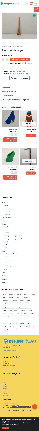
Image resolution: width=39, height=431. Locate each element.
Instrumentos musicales (12, 242)
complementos (14, 303)
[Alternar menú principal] (36, 3)
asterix (33, 294)
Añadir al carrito (20, 59)
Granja (7, 211)
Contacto (5, 361)
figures (5, 313)
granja (32, 313)
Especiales (8, 260)
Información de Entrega (9, 365)
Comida (7, 233)
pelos (28, 323)
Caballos (8, 208)
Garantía (5, 368)
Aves (6, 205)
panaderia (12, 323)
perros (5, 326)
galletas (25, 313)
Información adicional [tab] (9, 91)
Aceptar (5, 428)
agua (4, 294)
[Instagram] (3, 353)
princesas (19, 326)
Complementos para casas (13, 236)
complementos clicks (8, 307)
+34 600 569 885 (7, 348)
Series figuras (9, 266)
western (13, 329)
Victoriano (5, 283)
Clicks (3, 251)
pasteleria (21, 323)
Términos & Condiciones (9, 407)
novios (28, 320)
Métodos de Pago (7, 363)
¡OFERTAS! (5, 395)
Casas (7, 230)
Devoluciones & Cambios (9, 370)
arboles (26, 294)
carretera (5, 300)
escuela (30, 310)
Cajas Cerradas (6, 217)
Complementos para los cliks (14, 239)
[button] (34, 15)
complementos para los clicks (10, 310)
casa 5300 (14, 300)
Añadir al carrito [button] (11, 140)
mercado (13, 320)
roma (26, 326)
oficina (5, 323)
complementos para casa (23, 307)
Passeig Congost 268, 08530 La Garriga (13, 346)
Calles (7, 227)
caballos (18, 297)
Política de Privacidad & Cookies (11, 405)
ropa (33, 326)
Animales (5, 202)
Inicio (3, 43)
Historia (4, 269)
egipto (23, 310)
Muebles (8, 245)
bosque (11, 297)
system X (5, 329)
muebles (21, 320)
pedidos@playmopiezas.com (10, 350)
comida (5, 303)
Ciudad (4, 224)
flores (11, 313)
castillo (22, 300)
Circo (3, 221)
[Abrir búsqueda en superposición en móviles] (27, 3)
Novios (4, 272)
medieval (5, 320)
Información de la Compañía (10, 403)
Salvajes (7, 214)
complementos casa (26, 303)
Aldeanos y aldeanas (11, 254)
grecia (4, 316)
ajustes (16, 424)
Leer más (31, 135)
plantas (12, 326)
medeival (27, 316)
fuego (18, 313)
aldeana (11, 294)
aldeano (19, 294)
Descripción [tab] (6, 87)
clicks (28, 300)
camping (26, 297)
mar (21, 316)
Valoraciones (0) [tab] (7, 95)
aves (4, 297)
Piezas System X (10, 248)
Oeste (3, 276)
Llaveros (8, 263)
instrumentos (13, 316)
